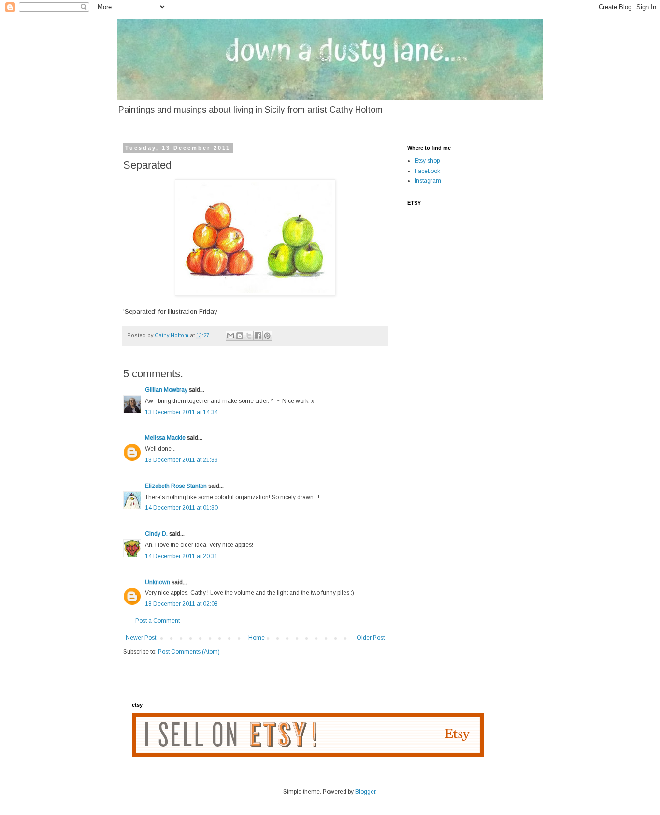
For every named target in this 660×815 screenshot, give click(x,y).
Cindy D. (156, 533)
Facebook (427, 171)
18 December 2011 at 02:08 (181, 604)
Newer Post (141, 637)
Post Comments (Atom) (189, 651)
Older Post (371, 637)
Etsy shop (427, 160)
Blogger (365, 791)
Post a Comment (157, 620)
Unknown (157, 582)
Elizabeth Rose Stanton (176, 486)
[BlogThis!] (239, 336)
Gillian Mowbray (166, 389)
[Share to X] (249, 336)
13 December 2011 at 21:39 (181, 460)
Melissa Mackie (165, 437)
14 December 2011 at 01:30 (181, 507)
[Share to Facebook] (258, 336)
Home (256, 637)
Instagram (428, 180)
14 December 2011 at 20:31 (181, 556)
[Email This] (230, 336)
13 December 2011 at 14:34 (181, 412)
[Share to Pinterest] (267, 336)
